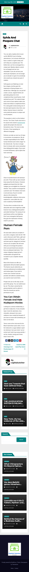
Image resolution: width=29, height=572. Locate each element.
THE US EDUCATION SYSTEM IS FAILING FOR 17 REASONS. (13, 403)
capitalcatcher (15, 45)
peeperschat (21, 122)
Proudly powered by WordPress (9, 562)
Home (12, 568)
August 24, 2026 (10, 487)
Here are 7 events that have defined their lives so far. (14, 385)
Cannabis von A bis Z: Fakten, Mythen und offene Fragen (14, 502)
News (5, 381)
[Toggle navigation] (26, 24)
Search (5, 434)
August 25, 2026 (10, 468)
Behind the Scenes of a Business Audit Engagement (14, 521)
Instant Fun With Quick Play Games (20, 346)
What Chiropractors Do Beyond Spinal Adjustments (13, 466)
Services (7, 461)
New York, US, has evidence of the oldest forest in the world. (14, 421)
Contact (16, 568)
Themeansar (15, 564)
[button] (20, 24)
